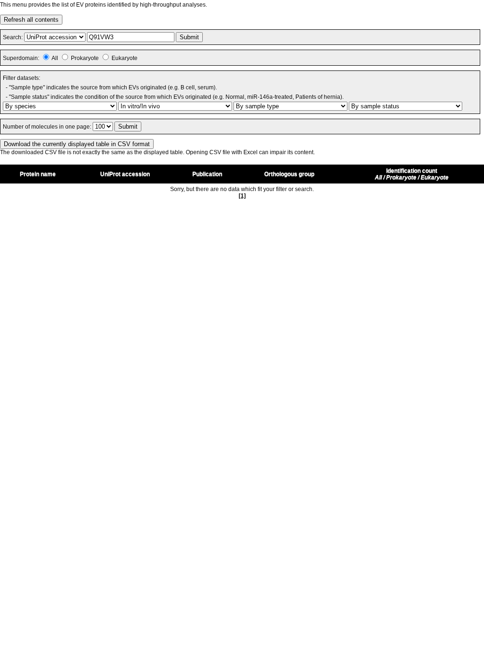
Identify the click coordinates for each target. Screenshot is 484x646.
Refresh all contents (31, 19)
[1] (242, 195)
